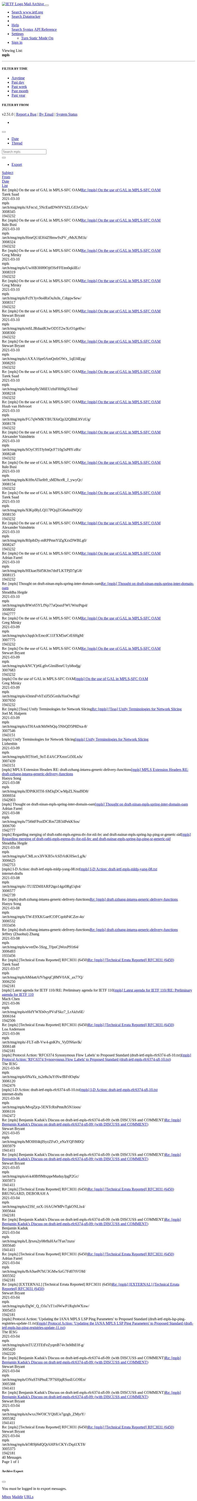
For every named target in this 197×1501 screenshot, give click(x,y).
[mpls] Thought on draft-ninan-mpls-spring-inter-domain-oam (141, 804)
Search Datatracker (26, 16)
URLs (28, 1497)
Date (15, 139)
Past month (20, 91)
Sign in (17, 42)
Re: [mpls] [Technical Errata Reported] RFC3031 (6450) (131, 960)
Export (17, 164)
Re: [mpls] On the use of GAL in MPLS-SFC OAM (120, 190)
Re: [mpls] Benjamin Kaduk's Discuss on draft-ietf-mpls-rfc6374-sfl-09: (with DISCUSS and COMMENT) (91, 1122)
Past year (18, 95)
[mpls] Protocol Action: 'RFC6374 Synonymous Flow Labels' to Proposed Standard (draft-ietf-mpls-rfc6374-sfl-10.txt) (96, 1057)
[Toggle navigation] (47, 5)
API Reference (45, 29)
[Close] (4, 1481)
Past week (19, 87)
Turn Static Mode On (37, 38)
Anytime (18, 78)
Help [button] (15, 25)
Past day (18, 82)
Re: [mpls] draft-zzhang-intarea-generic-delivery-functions (134, 899)
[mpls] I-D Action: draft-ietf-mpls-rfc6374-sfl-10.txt (119, 1090)
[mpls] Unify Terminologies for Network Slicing (111, 739)
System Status (66, 114)
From (6, 177)
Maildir (17, 1497)
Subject (7, 173)
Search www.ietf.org (27, 12)
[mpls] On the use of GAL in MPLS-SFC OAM (111, 679)
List (5, 186)
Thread (17, 143)
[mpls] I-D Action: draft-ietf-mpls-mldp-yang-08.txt (118, 869)
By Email (46, 114)
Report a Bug (26, 114)
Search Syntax (22, 29)
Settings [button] (18, 34)
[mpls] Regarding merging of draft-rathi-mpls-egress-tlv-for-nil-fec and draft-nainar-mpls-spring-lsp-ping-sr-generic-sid (96, 836)
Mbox (6, 1497)
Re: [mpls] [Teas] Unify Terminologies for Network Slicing (137, 709)
